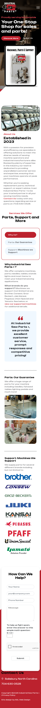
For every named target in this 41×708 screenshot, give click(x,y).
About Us (28, 38)
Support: (20, 251)
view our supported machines (20, 304)
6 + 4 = (10, 633)
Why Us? (12, 235)
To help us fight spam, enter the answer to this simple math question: (20, 627)
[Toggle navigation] (38, 8)
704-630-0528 (11, 683)
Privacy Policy (8, 695)
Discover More (11, 38)
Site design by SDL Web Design (15, 700)
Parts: (20, 242)
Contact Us (9, 198)
